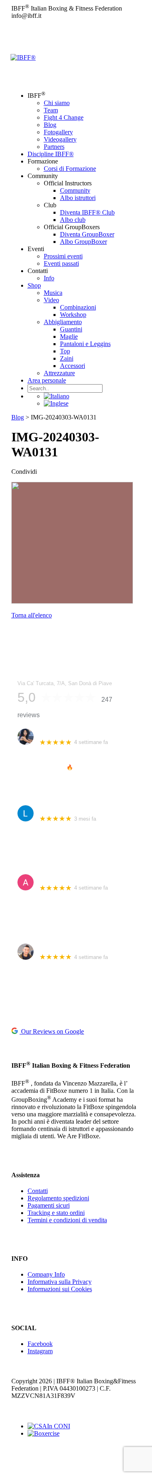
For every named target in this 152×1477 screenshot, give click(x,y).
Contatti (38, 1190)
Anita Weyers (56, 878)
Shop (34, 285)
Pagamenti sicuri (49, 1205)
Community (75, 190)
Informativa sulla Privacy (60, 1281)
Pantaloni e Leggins (85, 343)
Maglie (69, 336)
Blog (50, 124)
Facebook (40, 1343)
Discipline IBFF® (51, 153)
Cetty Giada (54, 732)
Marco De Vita (57, 947)
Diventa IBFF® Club (87, 212)
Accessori (72, 365)
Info (49, 278)
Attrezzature (59, 373)
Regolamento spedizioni (58, 1198)
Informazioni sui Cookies (60, 1289)
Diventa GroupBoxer (87, 234)
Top (65, 351)
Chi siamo (57, 102)
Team (51, 110)
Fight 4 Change (63, 117)
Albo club (73, 219)
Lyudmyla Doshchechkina (72, 809)
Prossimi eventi (63, 256)
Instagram (40, 1351)
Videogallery (60, 139)
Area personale (47, 380)
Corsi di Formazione (70, 168)
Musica (53, 292)
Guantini (71, 329)
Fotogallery (58, 132)
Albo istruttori (78, 197)
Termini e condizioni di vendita (67, 1220)
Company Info (46, 1274)
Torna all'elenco (31, 615)
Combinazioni (78, 307)
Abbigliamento (63, 321)
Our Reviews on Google (51, 1031)
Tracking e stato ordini (56, 1212)
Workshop (73, 314)
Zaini (66, 358)
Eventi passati (61, 263)
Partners (54, 146)
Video (51, 300)
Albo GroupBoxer (83, 241)
